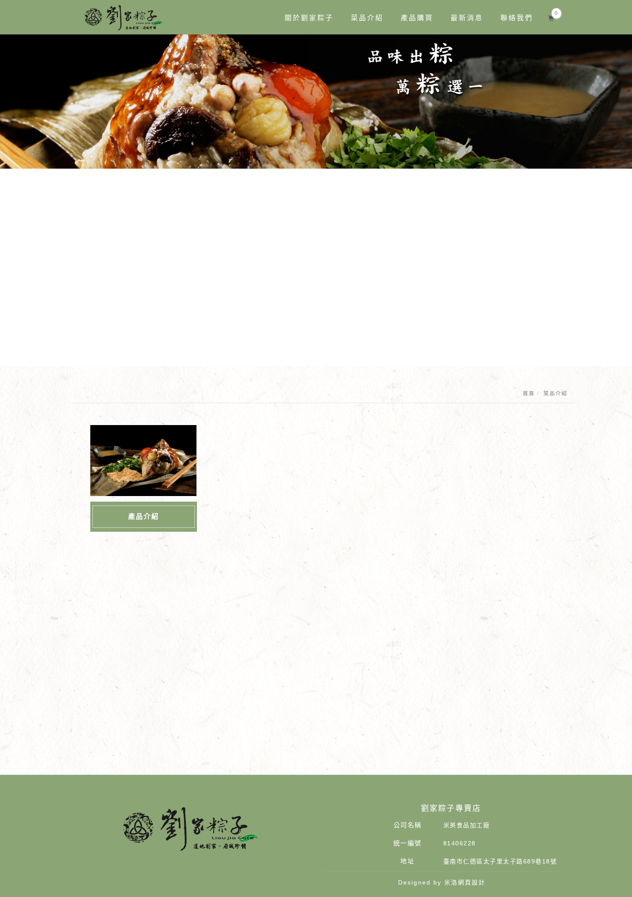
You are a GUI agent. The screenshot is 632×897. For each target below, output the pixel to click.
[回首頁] (124, 18)
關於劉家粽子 (309, 18)
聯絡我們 (516, 18)
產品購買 (417, 18)
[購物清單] (551, 17)
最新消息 (467, 18)
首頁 (529, 394)
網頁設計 (471, 882)
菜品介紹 (367, 18)
